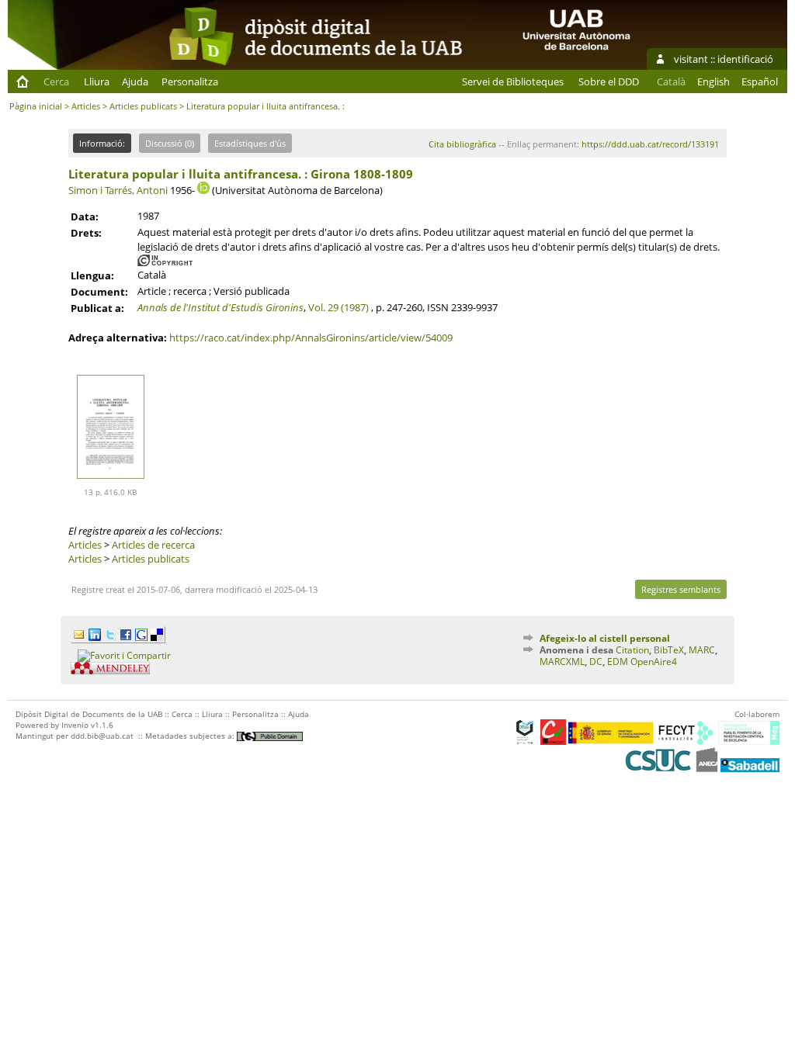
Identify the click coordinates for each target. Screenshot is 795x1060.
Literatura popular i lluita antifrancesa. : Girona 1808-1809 (240, 174)
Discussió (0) (169, 143)
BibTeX (669, 650)
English (713, 81)
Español (759, 81)
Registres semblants (680, 589)
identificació (745, 59)
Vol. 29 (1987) (338, 307)
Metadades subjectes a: (191, 735)
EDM (617, 661)
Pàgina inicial (35, 106)
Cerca (56, 81)
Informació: (102, 143)
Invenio (75, 724)
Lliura (96, 81)
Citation (632, 650)
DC (595, 661)
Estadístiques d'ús (250, 143)
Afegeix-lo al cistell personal (605, 638)
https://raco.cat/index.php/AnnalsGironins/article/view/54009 (311, 338)
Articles (85, 106)
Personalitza (189, 81)
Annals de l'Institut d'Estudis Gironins (220, 307)
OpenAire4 (653, 661)
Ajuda (135, 81)
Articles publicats (143, 106)
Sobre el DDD (608, 81)
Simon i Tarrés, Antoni (118, 190)
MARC (702, 650)
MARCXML (562, 661)
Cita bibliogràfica (462, 144)
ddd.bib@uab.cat (102, 735)
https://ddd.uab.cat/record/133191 (650, 144)
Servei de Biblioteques (513, 81)
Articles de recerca (153, 545)
